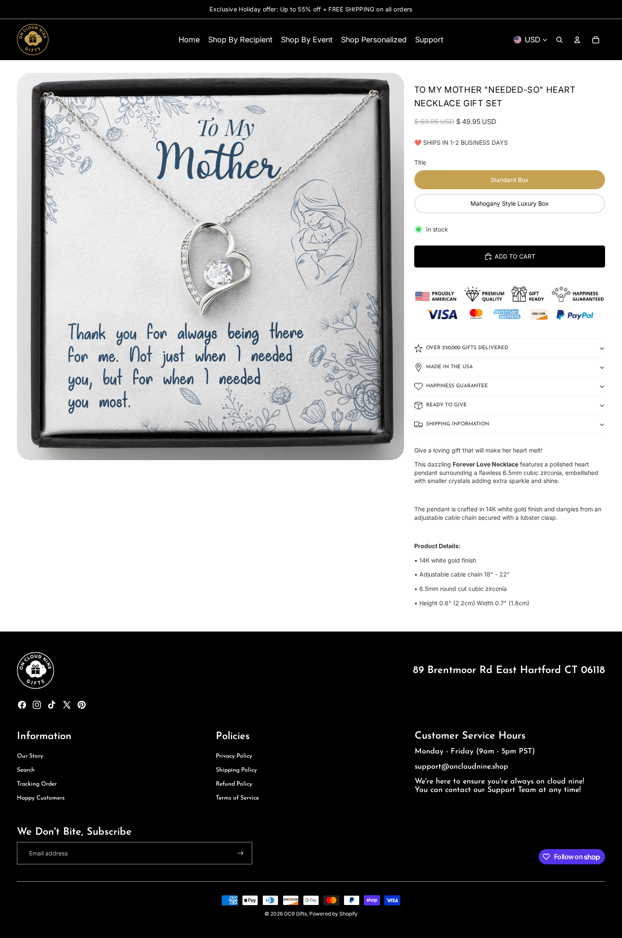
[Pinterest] (82, 705)
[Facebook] (22, 705)
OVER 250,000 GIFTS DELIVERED (467, 347)
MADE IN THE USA (449, 367)
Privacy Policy (234, 756)
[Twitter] (67, 705)
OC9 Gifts (295, 913)
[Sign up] (240, 853)
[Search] (559, 39)
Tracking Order (37, 784)
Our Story (30, 756)
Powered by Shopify (333, 913)
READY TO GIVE (446, 405)
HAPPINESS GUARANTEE (457, 386)
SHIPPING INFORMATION (457, 424)
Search (26, 770)
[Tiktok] (52, 705)
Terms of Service (237, 798)
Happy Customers (41, 798)
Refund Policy (234, 784)
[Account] (577, 39)
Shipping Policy (236, 770)
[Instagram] (37, 705)
